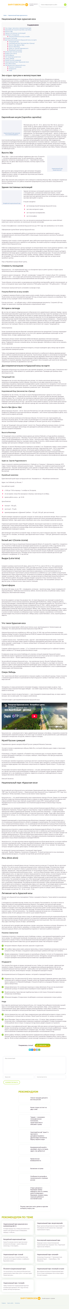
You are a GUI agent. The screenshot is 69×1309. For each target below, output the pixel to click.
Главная (4, 1303)
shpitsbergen (18, 4)
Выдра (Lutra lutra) (11, 53)
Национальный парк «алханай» (47, 1254)
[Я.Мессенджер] (30, 1050)
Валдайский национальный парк (12, 203)
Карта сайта (10, 1303)
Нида (10, 70)
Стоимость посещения (12, 35)
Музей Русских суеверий (13, 60)
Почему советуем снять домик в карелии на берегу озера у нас (34, 1207)
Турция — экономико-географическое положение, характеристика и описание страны (37, 1120)
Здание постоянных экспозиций (15, 33)
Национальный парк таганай (13, 1254)
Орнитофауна (9, 55)
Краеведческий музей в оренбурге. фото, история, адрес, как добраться (39, 1149)
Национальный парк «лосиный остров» (50, 1268)
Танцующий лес (14, 41)
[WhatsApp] (39, 1050)
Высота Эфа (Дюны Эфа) (16, 45)
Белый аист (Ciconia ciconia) (13, 52)
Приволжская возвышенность (35, 1159)
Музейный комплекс (15, 50)
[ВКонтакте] (32, 1050)
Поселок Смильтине (15, 67)
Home (5, 15)
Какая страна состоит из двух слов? (38, 1108)
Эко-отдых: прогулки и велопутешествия (18, 28)
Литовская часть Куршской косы (15, 65)
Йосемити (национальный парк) (14, 1268)
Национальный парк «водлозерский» (57, 169)
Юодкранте (12, 68)
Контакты (17, 1303)
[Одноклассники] (34, 1050)
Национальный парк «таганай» (14, 1283)
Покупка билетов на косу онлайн (19, 36)
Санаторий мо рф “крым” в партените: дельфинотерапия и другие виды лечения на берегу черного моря (39, 1135)
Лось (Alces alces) (10, 63)
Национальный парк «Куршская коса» (17, 62)
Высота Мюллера (14, 46)
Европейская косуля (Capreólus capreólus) (18, 30)
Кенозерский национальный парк (48, 1240)
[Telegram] (37, 1050)
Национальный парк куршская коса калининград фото (12, 133)
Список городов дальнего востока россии (39, 1098)
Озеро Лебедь (9, 58)
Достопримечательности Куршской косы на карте (21, 40)
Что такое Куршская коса (13, 57)
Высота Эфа (9, 31)
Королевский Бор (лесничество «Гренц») (21, 43)
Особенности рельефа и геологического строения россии (39, 1178)
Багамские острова (36, 1168)
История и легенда (11, 38)
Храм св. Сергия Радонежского (18, 48)
